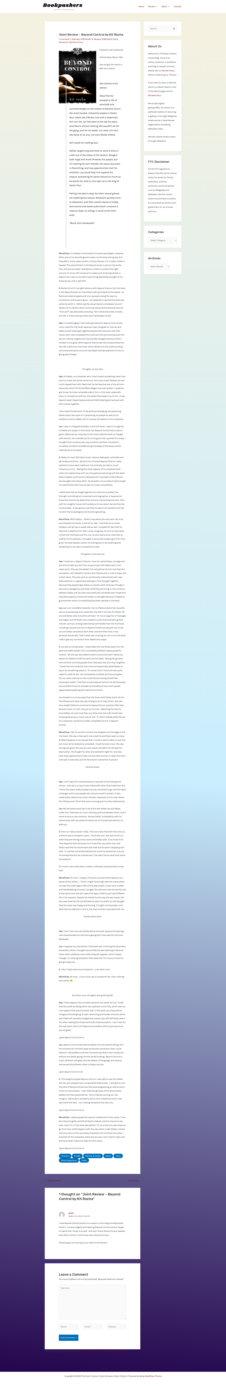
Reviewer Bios (154, 95)
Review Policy (168, 70)
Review (151, 6)
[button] (156, 6)
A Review (76, 39)
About (164, 6)
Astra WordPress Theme (150, 1376)
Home (141, 6)
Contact (178, 6)
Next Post (134, 1180)
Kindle (77, 1156)
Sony (118, 1156)
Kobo (84, 1160)
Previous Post (52, 1180)
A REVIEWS (86, 39)
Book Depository (69, 1160)
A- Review (96, 39)
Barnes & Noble (93, 1156)
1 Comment (64, 39)
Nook (108, 1156)
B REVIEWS (107, 39)
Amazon (65, 1156)
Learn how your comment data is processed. (103, 1351)
